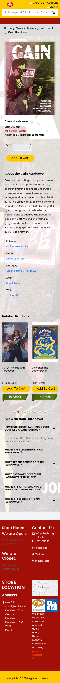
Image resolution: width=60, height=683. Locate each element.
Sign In (53, 7)
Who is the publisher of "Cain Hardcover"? (23, 451)
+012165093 (42, 541)
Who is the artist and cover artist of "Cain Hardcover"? (23, 488)
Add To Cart (20, 158)
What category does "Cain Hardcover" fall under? (22, 476)
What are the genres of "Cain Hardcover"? (24, 463)
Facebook (41, 548)
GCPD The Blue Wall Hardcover (13, 369)
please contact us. (37, 654)
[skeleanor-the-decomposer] (45, 342)
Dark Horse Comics (17, 246)
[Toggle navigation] (56, 21)
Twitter (40, 554)
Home (8, 28)
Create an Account (45, 3)
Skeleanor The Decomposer (40, 369)
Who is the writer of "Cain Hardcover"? (22, 500)
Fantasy (19, 258)
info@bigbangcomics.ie (46, 535)
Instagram (42, 561)
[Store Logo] (10, 4)
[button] (15, 412)
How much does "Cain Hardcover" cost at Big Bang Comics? (27, 428)
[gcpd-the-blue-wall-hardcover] (15, 342)
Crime (10, 258)
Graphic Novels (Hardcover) (34, 28)
